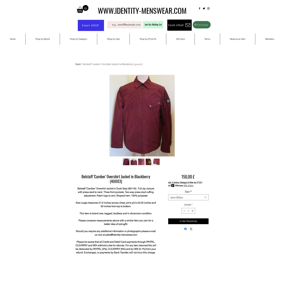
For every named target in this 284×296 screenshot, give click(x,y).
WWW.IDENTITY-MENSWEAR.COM (142, 10)
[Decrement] (184, 211)
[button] (82, 9)
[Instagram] (208, 8)
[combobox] (188, 197)
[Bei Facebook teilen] (185, 229)
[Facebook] (199, 8)
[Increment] (193, 211)
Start (78, 64)
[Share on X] (191, 229)
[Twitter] (203, 8)
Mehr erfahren (188, 185)
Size (188, 191)
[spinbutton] (188, 211)
